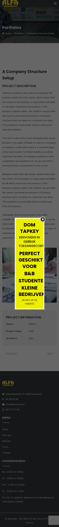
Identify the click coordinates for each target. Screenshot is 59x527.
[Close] (42, 219)
